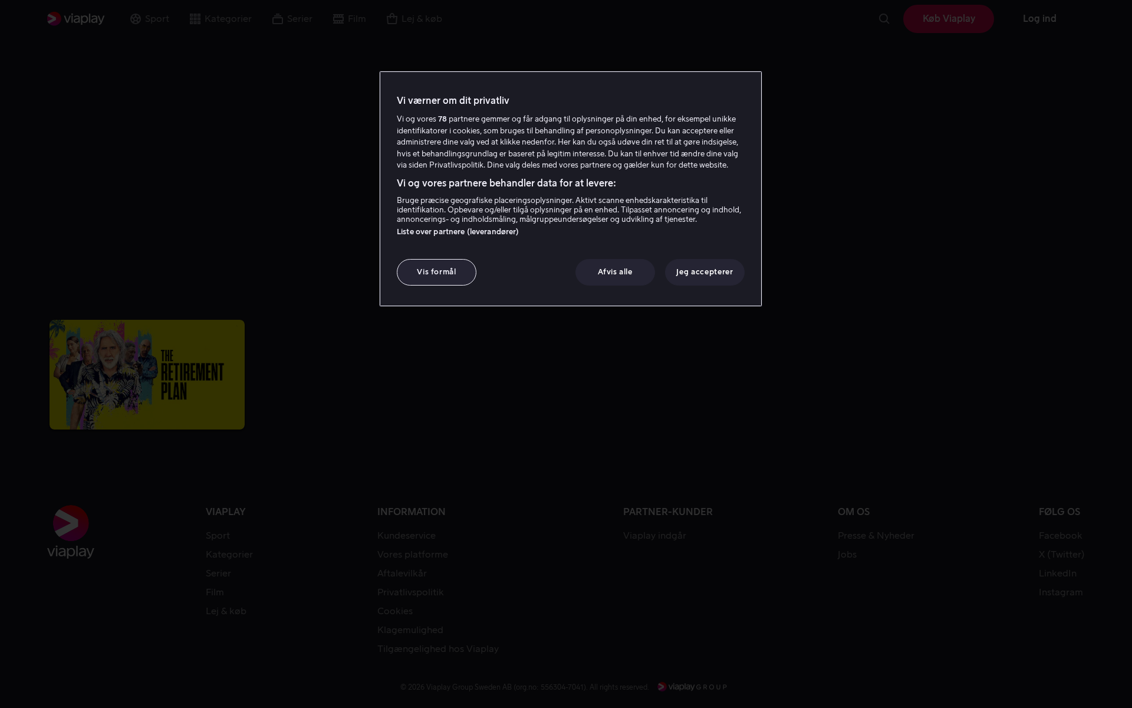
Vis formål (436, 272)
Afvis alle (615, 272)
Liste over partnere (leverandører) (458, 231)
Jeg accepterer (704, 272)
